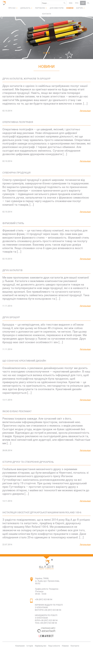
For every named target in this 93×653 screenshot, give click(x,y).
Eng (70, 3)
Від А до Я (4, 3)
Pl (88, 3)
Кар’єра (79, 8)
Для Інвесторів (56, 8)
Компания (20, 645)
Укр (83, 3)
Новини (69, 8)
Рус (76, 3)
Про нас (12, 8)
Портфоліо (40, 8)
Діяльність (25, 8)
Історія (30, 645)
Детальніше (85, 110)
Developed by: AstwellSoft (46, 629)
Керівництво (40, 645)
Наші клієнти (54, 645)
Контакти (46, 14)
